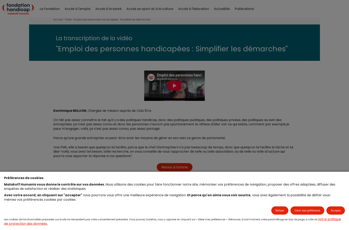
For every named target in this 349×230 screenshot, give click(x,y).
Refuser (279, 210)
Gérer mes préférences (307, 210)
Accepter (336, 210)
